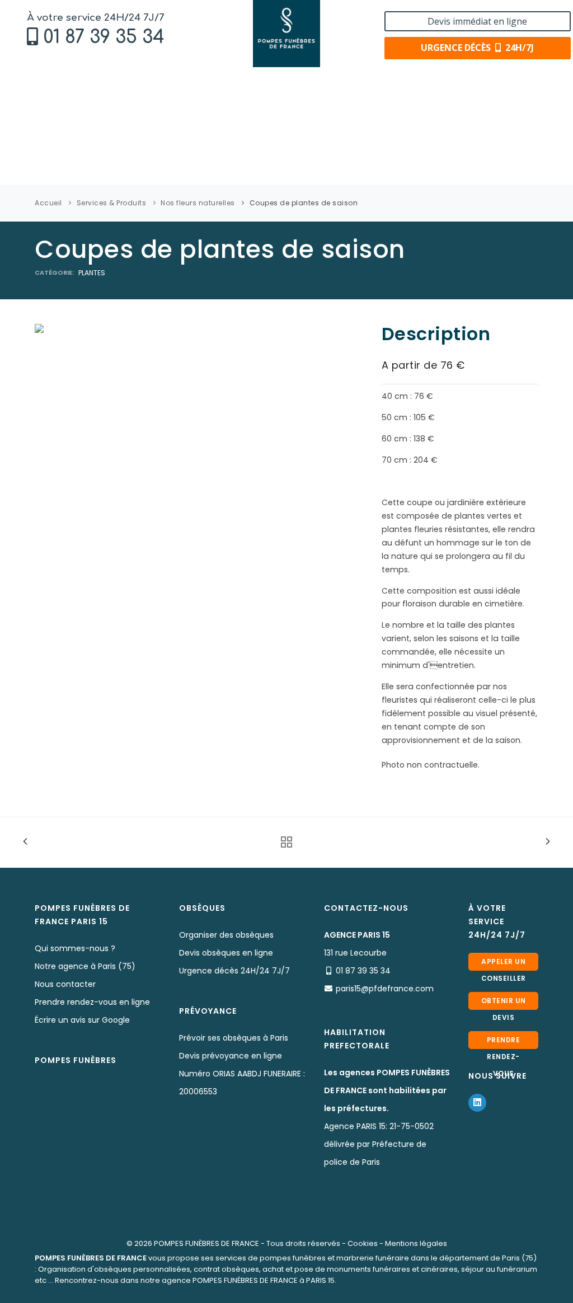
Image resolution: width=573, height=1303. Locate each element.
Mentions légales (416, 1243)
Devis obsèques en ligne (226, 952)
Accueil (48, 203)
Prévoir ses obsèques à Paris (233, 1037)
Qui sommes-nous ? (75, 948)
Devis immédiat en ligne (477, 21)
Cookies (362, 1243)
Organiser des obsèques (226, 934)
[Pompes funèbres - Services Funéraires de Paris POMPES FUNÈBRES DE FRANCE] (287, 33)
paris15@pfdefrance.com (385, 988)
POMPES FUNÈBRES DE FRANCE (206, 1243)
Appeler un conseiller (503, 964)
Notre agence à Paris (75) (85, 966)
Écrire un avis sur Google (82, 1020)
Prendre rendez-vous (503, 1042)
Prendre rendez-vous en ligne (92, 1002)
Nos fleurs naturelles (198, 203)
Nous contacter (65, 984)
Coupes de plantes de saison (304, 203)
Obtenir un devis (503, 1003)
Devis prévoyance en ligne (230, 1055)
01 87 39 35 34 (104, 37)
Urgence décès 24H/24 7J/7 (234, 970)
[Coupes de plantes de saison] (39, 327)
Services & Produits (112, 203)
